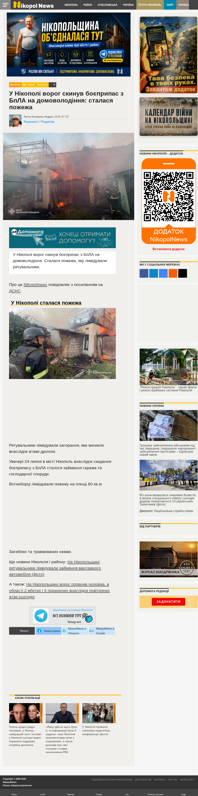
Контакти (159, 779)
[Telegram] (153, 273)
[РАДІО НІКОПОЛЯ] (169, 116)
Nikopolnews (35, 284)
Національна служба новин (173, 511)
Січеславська (107, 4)
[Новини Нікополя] (33, 8)
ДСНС (14, 291)
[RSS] (173, 273)
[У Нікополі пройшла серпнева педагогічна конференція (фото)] (99, 722)
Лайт (170, 4)
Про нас (173, 779)
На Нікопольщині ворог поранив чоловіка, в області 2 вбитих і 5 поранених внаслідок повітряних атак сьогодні (59, 590)
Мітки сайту (187, 779)
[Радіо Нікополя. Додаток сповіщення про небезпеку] (169, 54)
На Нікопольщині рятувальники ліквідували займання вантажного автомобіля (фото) (55, 568)
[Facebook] (144, 273)
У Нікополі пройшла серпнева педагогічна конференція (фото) (96, 730)
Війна (31, 85)
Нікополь (71, 4)
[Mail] (182, 273)
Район (87, 4)
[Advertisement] (62, 413)
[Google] (163, 273)
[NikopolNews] (62, 616)
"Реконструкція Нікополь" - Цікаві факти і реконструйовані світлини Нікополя (168, 389)
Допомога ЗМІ (143, 779)
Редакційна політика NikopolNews (112, 779)
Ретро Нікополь (149, 4)
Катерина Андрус (42, 116)
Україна (128, 4)
